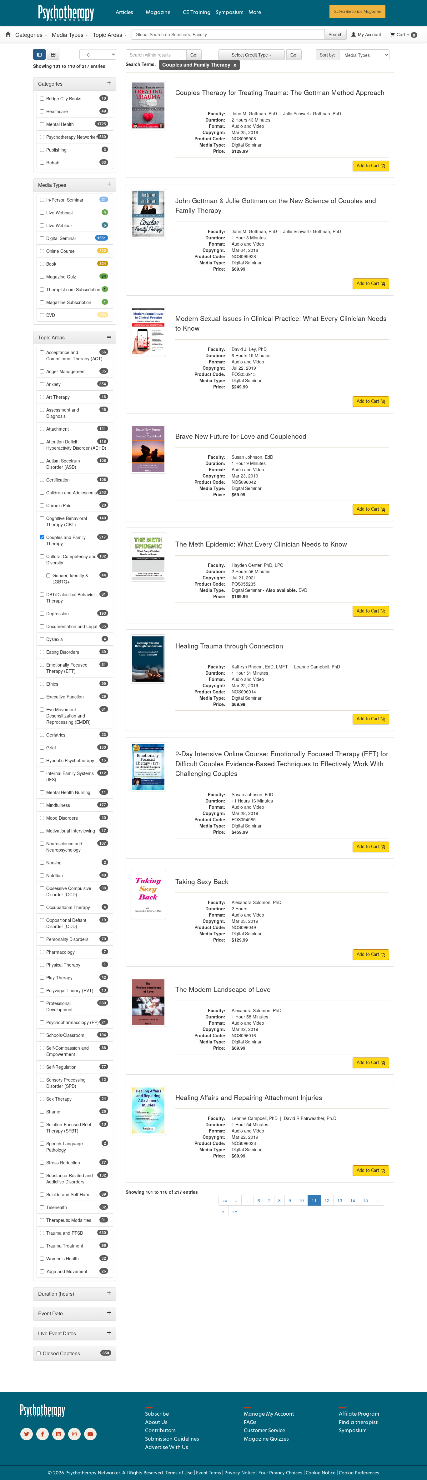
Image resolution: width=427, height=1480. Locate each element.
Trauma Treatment (74, 1245)
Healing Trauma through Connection (229, 645)
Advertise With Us (166, 1447)
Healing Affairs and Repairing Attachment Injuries (248, 1097)
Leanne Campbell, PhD (317, 666)
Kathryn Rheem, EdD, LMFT (260, 666)
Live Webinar (67, 225)
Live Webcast (68, 212)
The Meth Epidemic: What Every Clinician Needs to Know (261, 543)
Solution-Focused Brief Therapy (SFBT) (72, 1127)
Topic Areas (108, 34)
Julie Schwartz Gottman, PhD (312, 113)
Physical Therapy (72, 965)
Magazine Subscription (77, 302)
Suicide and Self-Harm (77, 1194)
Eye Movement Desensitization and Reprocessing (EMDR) (77, 715)
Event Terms (208, 1473)
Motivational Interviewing (77, 831)
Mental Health (72, 124)
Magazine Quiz (71, 276)
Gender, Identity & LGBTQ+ (71, 578)
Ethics (62, 684)
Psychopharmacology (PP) (77, 1022)
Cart (406, 34)
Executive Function (74, 696)
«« (224, 1200)
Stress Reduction (73, 1162)
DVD (61, 315)
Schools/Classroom (76, 1035)
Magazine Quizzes (266, 1438)
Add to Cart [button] (368, 166)
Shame (63, 1111)
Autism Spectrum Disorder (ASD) (72, 464)
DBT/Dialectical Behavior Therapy (70, 597)
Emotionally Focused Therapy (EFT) (70, 668)
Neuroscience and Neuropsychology (74, 846)
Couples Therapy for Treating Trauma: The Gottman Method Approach (279, 92)
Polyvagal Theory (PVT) (77, 990)
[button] (53, 54)
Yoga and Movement (76, 1271)
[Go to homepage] (42, 1415)
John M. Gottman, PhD (254, 113)
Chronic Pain (68, 505)
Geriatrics (65, 735)
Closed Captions (73, 1353)
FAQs (250, 1422)
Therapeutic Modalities (77, 1220)
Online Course (71, 251)
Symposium (230, 12)
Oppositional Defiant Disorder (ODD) (71, 923)
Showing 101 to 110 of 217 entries (69, 66)
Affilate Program (359, 1414)
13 (339, 1200)
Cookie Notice (320, 1473)
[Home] (7, 34)
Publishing (65, 150)
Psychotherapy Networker (77, 137)
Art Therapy (67, 397)
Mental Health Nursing (77, 792)
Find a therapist (358, 1422)
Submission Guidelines (172, 1438)
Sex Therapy (68, 1099)
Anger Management (75, 371)
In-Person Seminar (74, 200)
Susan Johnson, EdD (252, 457)
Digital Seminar (73, 238)
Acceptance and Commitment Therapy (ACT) (77, 355)
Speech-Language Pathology (64, 1146)
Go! (194, 55)
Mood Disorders (72, 818)
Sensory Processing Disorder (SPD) (71, 1083)
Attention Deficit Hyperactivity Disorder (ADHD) (77, 444)
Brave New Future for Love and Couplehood (240, 436)
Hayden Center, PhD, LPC (257, 565)
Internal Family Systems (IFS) (70, 776)
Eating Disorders (72, 652)
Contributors (160, 1430)
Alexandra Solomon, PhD (256, 902)
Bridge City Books (73, 98)
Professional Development (70, 1006)
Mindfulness (69, 805)
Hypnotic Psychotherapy (77, 760)
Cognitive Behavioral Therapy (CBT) (72, 521)
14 (352, 1200)
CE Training (197, 12)
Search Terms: (141, 64)
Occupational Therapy (76, 907)
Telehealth (66, 1207)
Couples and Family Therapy (66, 540)
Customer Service (264, 1430)
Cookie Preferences (359, 1473)
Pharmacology (69, 952)
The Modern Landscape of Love (223, 989)
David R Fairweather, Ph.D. (311, 1118)
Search (336, 34)
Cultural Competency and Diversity (71, 559)
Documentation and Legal (77, 626)
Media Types (68, 34)
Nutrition (64, 875)
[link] (357, 11)
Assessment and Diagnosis (65, 413)
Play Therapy (69, 977)
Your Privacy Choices (280, 1473)
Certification (69, 480)
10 (301, 1200)
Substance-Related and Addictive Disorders (76, 1178)
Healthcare (67, 111)
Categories (29, 34)
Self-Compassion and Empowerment (70, 1051)
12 (326, 1200)
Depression (68, 613)
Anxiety (64, 384)
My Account (369, 34)
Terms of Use (179, 1473)
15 (365, 1200)
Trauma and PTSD (75, 1233)
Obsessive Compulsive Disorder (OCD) (71, 891)
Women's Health (72, 1258)
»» (234, 1211)
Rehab (62, 162)
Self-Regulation (71, 1067)
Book (62, 264)
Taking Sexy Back (202, 881)
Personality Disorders (77, 939)
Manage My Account (269, 1414)
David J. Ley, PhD (249, 349)
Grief (62, 747)
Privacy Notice (239, 1473)
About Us (156, 1422)
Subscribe (157, 1414)
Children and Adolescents (77, 492)
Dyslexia (63, 639)
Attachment (68, 429)
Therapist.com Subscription (77, 289)
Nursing (62, 862)
